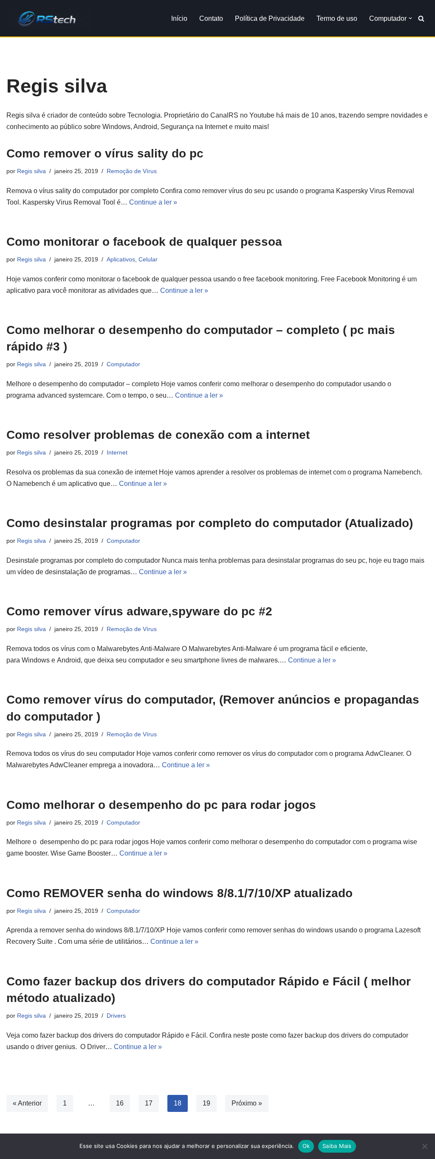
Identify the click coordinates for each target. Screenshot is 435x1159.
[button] (410, 18)
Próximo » (247, 1103)
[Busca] (421, 18)
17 (149, 1103)
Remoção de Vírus (132, 171)
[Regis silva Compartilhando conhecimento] (48, 18)
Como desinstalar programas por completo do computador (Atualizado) (209, 523)
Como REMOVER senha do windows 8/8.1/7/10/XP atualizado (179, 893)
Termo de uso (336, 18)
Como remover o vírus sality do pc (104, 153)
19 (206, 1103)
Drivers (116, 1015)
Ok (306, 1145)
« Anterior (27, 1103)
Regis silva (31, 171)
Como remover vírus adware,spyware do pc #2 (139, 611)
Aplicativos (121, 259)
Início (179, 18)
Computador (123, 364)
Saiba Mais (337, 1145)
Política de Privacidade (270, 18)
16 (120, 1103)
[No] (424, 1146)
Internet (117, 452)
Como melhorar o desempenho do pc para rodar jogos (161, 804)
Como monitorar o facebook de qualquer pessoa (144, 241)
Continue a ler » (153, 202)
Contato (211, 18)
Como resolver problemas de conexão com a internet (158, 434)
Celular (148, 259)
